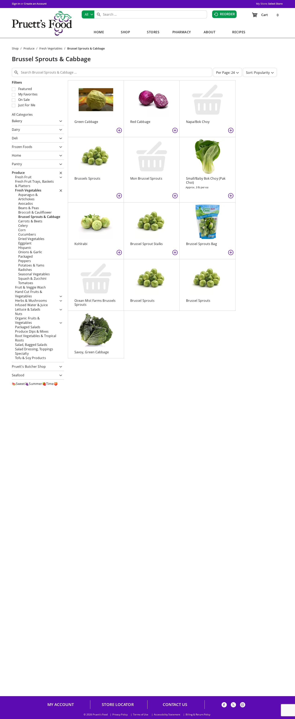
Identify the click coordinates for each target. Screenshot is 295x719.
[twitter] (233, 705)
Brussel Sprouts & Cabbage (86, 48)
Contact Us (175, 704)
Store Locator (118, 704)
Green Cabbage (86, 121)
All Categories (22, 114)
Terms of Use (140, 714)
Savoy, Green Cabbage (91, 352)
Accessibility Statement (167, 714)
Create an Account (35, 3)
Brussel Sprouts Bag (201, 244)
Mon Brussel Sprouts (146, 178)
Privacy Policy (120, 714)
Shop (15, 48)
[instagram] (242, 705)
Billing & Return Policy (198, 714)
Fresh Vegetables (51, 48)
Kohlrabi (80, 244)
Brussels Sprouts (87, 178)
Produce (29, 48)
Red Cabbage (140, 121)
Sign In (16, 3)
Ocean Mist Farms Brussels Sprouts (95, 302)
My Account (60, 704)
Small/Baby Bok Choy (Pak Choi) (205, 180)
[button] (59, 121)
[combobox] (88, 14)
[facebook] (224, 705)
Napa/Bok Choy (198, 121)
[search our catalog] (98, 14)
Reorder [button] (227, 14)
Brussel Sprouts (142, 300)
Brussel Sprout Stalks (146, 244)
